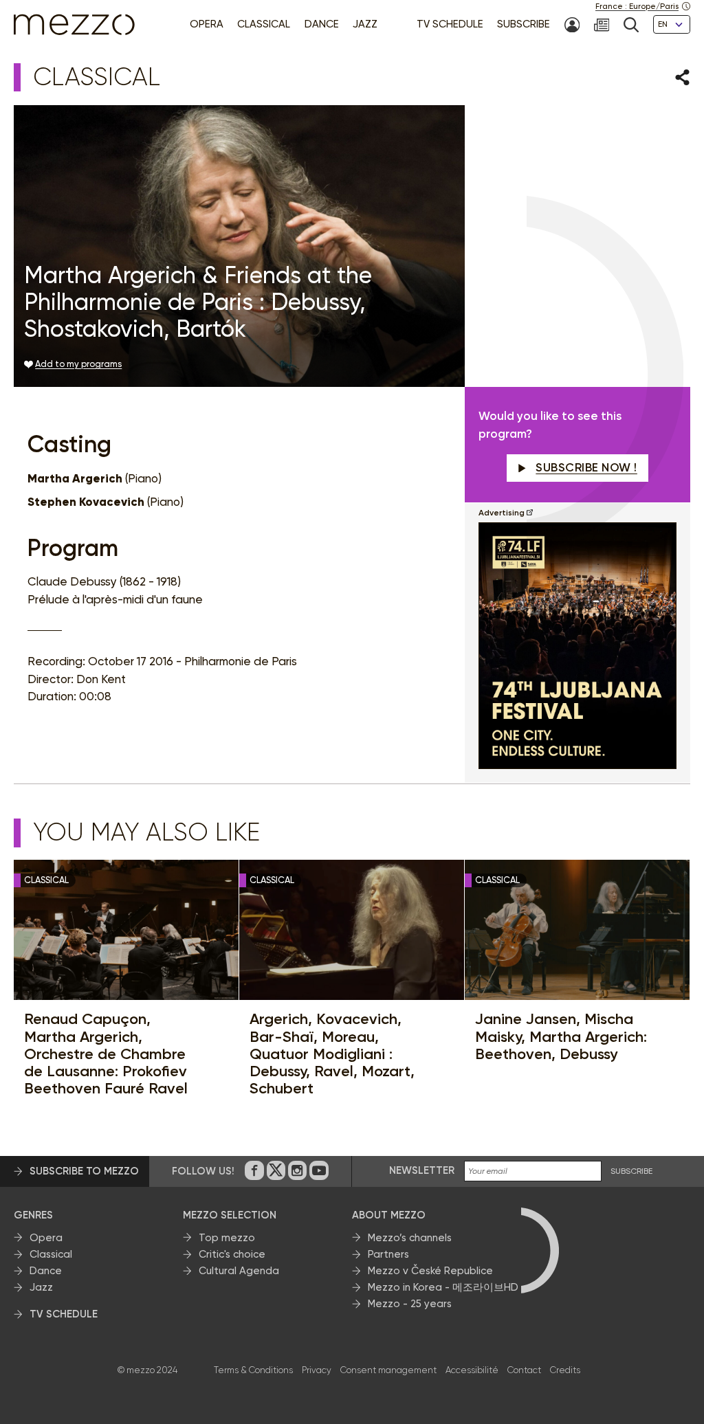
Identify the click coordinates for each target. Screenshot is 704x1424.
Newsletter (421, 1170)
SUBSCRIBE (631, 1171)
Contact (524, 1370)
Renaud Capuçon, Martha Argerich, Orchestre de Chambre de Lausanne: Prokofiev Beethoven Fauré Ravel (106, 1053)
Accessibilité (472, 1370)
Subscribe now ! (586, 467)
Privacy (316, 1370)
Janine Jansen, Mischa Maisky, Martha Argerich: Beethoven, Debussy (561, 1036)
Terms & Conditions (253, 1370)
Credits (565, 1370)
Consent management (388, 1370)
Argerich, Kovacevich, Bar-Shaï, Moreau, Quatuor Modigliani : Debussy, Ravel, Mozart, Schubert (332, 1053)
